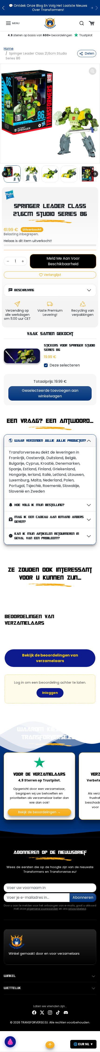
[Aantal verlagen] (8, 261)
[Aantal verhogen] (23, 261)
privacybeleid (77, 909)
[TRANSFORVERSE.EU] (50, 23)
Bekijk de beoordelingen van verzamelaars (50, 658)
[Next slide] (95, 174)
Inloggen (50, 692)
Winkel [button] (10, 976)
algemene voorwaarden (42, 909)
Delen (89, 53)
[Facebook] (34, 1012)
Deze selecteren (65, 365)
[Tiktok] (58, 1012)
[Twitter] (42, 1012)
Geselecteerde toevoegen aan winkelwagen (50, 393)
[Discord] (66, 1012)
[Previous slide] (5, 597)
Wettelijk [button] (12, 988)
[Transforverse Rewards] (10, 1041)
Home (8, 48)
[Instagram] (50, 1012)
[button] (12, 23)
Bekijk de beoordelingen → (39, 812)
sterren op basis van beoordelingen (50, 35)
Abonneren (83, 897)
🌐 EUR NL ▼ (83, 1044)
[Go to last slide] (5, 174)
